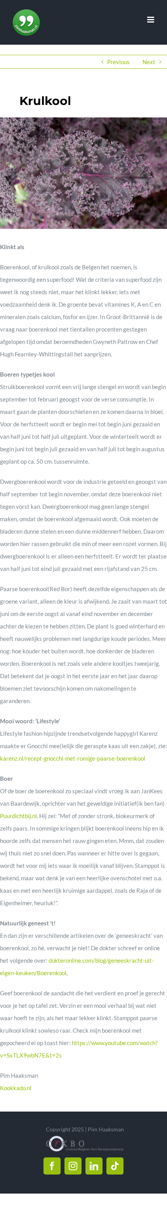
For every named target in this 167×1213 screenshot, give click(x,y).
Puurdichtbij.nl (18, 815)
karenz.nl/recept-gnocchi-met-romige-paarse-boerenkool (72, 758)
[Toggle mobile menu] (151, 20)
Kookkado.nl (15, 1087)
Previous (118, 61)
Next (149, 61)
